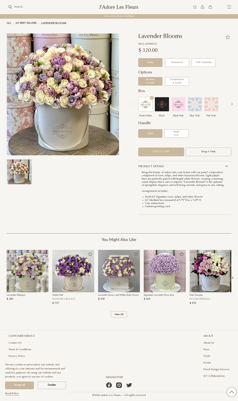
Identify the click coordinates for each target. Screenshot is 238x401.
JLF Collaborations (214, 376)
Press (206, 349)
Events (207, 363)
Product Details (151, 166)
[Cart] (210, 7)
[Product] (27, 271)
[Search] (10, 7)
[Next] (232, 277)
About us (208, 343)
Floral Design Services (216, 369)
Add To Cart (161, 151)
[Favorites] (227, 37)
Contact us (15, 343)
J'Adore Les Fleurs (118, 7)
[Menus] (229, 7)
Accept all (19, 385)
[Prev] (5, 277)
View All (119, 314)
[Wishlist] (195, 7)
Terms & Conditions (20, 349)
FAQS (206, 356)
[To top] (232, 392)
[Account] (202, 7)
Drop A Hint (208, 151)
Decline (52, 385)
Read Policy (12, 393)
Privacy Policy (17, 356)
